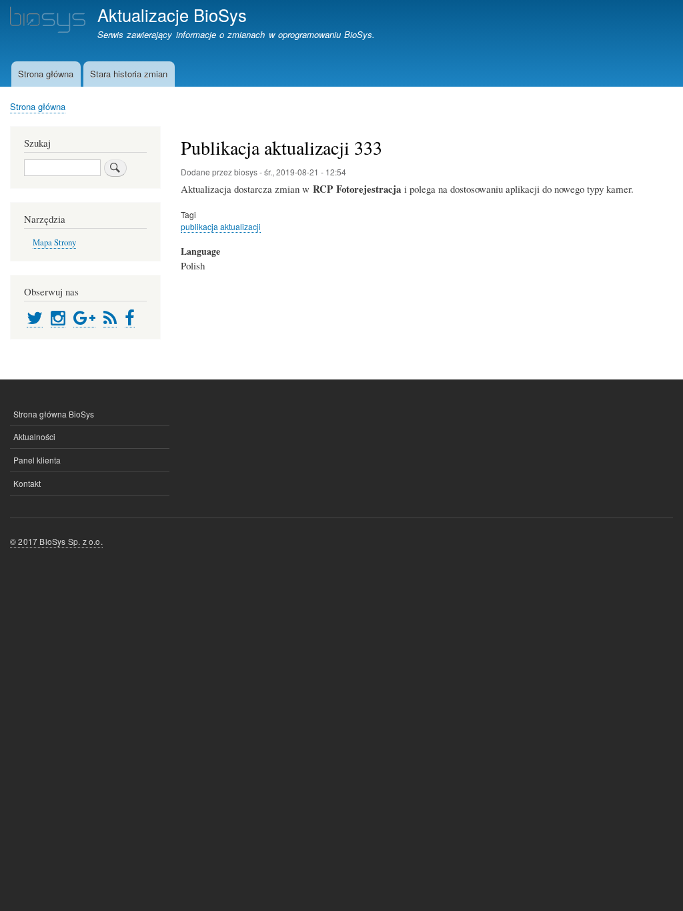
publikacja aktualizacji (221, 226)
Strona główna (45, 73)
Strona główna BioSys (53, 413)
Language (200, 251)
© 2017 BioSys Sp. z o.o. (56, 541)
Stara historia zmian (128, 73)
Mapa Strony (54, 242)
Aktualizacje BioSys (172, 15)
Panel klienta (37, 460)
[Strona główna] (47, 21)
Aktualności (34, 436)
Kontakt (27, 483)
